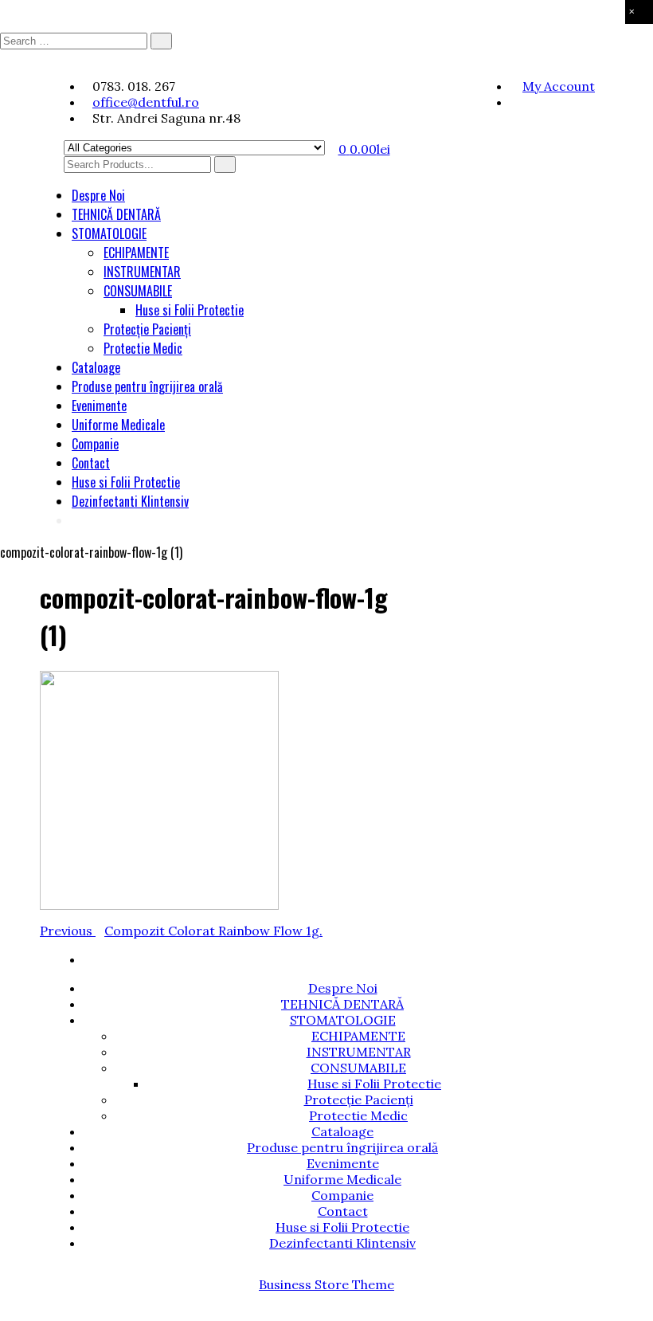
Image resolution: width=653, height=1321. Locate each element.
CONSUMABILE (138, 290)
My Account (558, 86)
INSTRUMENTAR (142, 271)
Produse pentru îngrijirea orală (147, 386)
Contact (91, 462)
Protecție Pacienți (147, 329)
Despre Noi (98, 195)
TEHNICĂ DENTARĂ (116, 214)
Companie (95, 443)
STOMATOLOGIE (109, 233)
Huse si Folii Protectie (189, 309)
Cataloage (96, 367)
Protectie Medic (143, 348)
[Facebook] (514, 102)
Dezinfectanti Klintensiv (130, 501)
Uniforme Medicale (118, 424)
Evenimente (99, 405)
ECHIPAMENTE (136, 252)
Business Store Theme (326, 1284)
